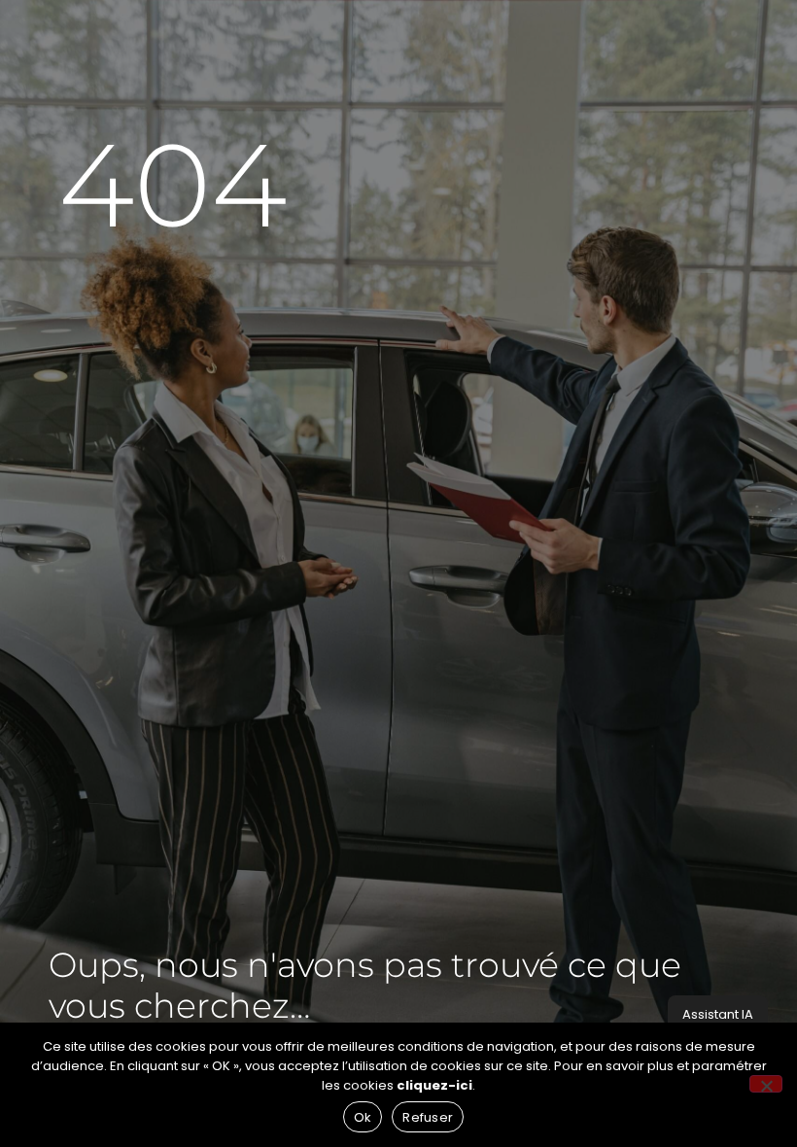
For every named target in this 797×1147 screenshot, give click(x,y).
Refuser (427, 1117)
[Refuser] (765, 1084)
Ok (363, 1117)
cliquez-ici (434, 1085)
